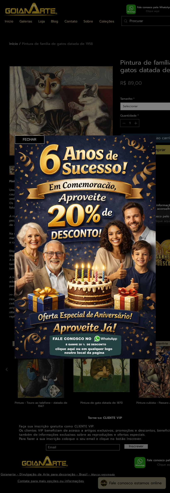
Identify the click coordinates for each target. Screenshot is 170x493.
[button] (29, 139)
